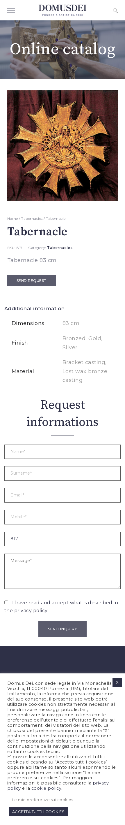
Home (12, 218)
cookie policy (46, 788)
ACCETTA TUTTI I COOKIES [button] (38, 811)
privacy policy (31, 610)
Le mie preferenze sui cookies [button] (42, 799)
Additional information (34, 308)
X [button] (117, 682)
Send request (32, 280)
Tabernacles (31, 218)
